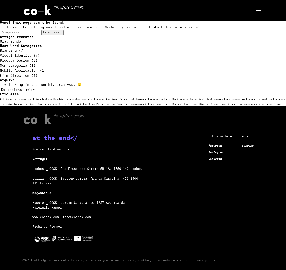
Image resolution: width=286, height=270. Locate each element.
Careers (248, 145)
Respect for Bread (184, 104)
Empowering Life (159, 99)
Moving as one (47, 104)
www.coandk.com (45, 217)
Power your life (159, 104)
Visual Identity (15, 55)
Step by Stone (208, 104)
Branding (8, 50)
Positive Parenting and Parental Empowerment (114, 104)
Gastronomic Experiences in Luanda (231, 99)
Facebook (215, 145)
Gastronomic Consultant (188, 99)
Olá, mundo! (11, 41)
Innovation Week (25, 104)
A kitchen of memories (15, 99)
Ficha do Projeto (47, 226)
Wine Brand (274, 104)
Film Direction (14, 76)
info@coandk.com (77, 217)
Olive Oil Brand (70, 104)
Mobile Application (19, 71)
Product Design (14, 60)
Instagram (215, 152)
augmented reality (79, 99)
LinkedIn (215, 159)
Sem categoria (13, 66)
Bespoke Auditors (106, 99)
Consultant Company (133, 99)
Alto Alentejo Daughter (49, 99)
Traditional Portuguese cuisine (242, 104)
